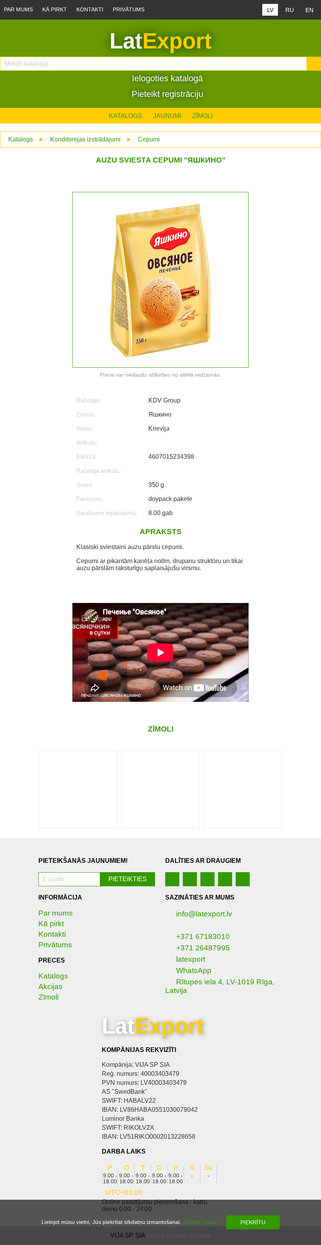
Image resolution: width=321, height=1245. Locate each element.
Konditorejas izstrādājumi (85, 139)
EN (309, 10)
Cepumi (149, 139)
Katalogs (125, 116)
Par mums (18, 10)
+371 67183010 (203, 936)
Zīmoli (202, 116)
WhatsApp (193, 970)
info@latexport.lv (204, 914)
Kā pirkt (54, 10)
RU (289, 10)
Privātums (128, 10)
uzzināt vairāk (200, 1222)
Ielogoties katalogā (166, 78)
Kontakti (89, 10)
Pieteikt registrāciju (166, 94)
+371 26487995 (203, 948)
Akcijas (50, 986)
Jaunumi (167, 116)
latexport (190, 959)
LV (270, 10)
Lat (161, 41)
